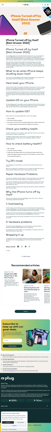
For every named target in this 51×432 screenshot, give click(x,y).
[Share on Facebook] (18, 246)
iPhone (11, 56)
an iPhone (17, 77)
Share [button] (8, 250)
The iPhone (13, 209)
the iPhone (25, 198)
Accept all (8, 422)
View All (25, 311)
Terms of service (27, 425)
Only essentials (20, 422)
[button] (2, 4)
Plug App (12, 370)
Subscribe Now (12, 346)
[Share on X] (22, 246)
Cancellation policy (37, 425)
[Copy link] (29, 246)
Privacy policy (5, 429)
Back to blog (26, 256)
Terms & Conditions (12, 429)
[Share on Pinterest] (25, 246)
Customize (14, 425)
